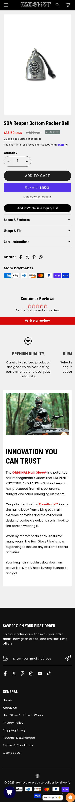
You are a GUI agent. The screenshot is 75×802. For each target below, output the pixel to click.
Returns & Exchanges (19, 738)
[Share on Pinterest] (34, 257)
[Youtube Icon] (40, 675)
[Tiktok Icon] (48, 675)
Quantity (10, 153)
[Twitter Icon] (14, 675)
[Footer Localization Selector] (37, 776)
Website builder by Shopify (51, 782)
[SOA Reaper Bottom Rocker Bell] (37, 64)
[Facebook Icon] (5, 675)
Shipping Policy (14, 730)
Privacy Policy (13, 723)
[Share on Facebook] (20, 257)
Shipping (9, 138)
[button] (68, 5)
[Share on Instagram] (41, 257)
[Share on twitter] (27, 257)
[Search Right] (57, 5)
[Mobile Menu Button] (6, 5)
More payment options (37, 196)
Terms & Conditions (18, 745)
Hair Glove (23, 782)
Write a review (37, 320)
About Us (10, 708)
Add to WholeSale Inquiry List (37, 208)
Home (7, 700)
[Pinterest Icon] (22, 675)
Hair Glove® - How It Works (23, 715)
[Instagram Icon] (31, 675)
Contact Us (12, 753)
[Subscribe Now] (68, 658)
